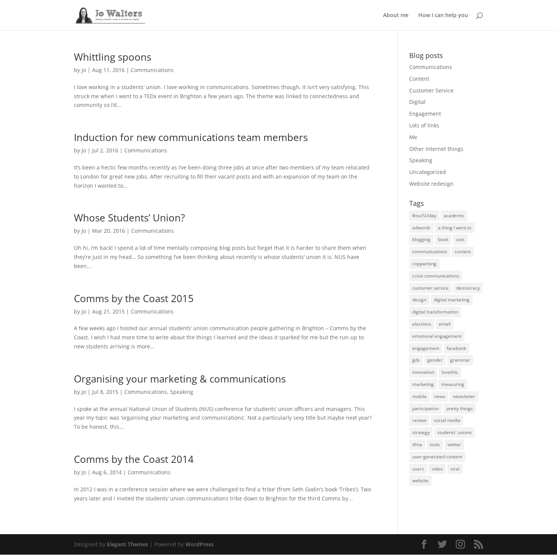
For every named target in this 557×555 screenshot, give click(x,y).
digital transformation (435, 312)
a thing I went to (454, 227)
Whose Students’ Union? (129, 217)
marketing (423, 384)
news (439, 396)
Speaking (181, 391)
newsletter (464, 396)
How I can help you (443, 16)
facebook (456, 348)
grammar (460, 360)
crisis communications (435, 276)
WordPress (199, 544)
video (437, 469)
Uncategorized (427, 172)
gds (416, 360)
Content (419, 78)
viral (455, 469)
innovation (423, 372)
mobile (419, 396)
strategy (421, 432)
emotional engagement (437, 336)
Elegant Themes (127, 544)
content (463, 251)
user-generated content (437, 456)
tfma (417, 444)
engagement (425, 348)
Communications (152, 70)
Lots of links (424, 125)
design (419, 299)
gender (435, 360)
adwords (421, 227)
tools (435, 444)
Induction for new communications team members (191, 137)
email (445, 324)
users (418, 469)
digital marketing (451, 299)
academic (454, 215)
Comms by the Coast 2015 (134, 298)
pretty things (459, 408)
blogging (421, 239)
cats (460, 239)
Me (413, 137)
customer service (430, 288)
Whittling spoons (112, 57)
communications (429, 251)
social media (447, 420)
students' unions (454, 432)
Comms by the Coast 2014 (134, 459)
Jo (83, 70)
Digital (417, 101)
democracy (468, 288)
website (420, 480)
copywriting (424, 263)
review (419, 420)
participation (425, 408)
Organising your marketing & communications (180, 379)
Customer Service (431, 90)
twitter (454, 444)
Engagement (425, 113)
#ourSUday (424, 215)
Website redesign (431, 183)
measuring (452, 384)
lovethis (450, 372)
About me (395, 16)
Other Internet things (436, 148)
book (443, 239)
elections (421, 324)
